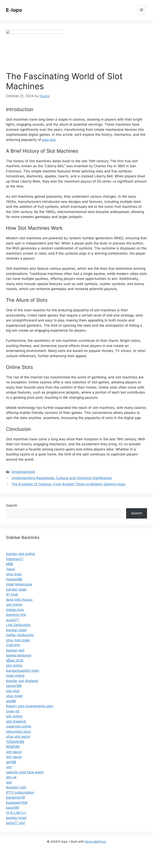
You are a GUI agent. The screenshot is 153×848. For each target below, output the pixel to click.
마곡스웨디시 (16, 813)
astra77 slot (15, 823)
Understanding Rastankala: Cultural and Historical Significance (61, 478)
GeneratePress (95, 841)
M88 (9, 564)
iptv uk (11, 777)
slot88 (11, 701)
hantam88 (14, 579)
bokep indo (15, 610)
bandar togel (16, 589)
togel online (15, 676)
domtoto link (16, 615)
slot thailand (16, 721)
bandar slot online (20, 554)
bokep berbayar (18, 655)
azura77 (12, 620)
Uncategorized (23, 472)
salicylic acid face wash (25, 772)
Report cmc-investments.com (29, 706)
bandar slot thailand (22, 681)
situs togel (14, 696)
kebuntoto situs (18, 732)
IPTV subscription (20, 792)
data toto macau (19, 600)
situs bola (14, 574)
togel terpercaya (19, 584)
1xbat (10, 569)
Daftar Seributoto (20, 635)
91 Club (12, 594)
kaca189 (12, 808)
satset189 (14, 686)
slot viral (12, 691)
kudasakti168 (16, 803)
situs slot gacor (18, 737)
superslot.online (18, 726)
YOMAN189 (15, 742)
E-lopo (14, 10)
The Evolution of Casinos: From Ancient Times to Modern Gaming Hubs (68, 484)
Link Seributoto (18, 625)
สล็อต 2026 (15, 660)
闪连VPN (13, 645)
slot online (14, 605)
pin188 (11, 762)
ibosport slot (16, 787)
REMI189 (13, 747)
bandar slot (15, 650)
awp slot (49, 140)
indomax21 (14, 559)
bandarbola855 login (22, 671)
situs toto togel (18, 640)
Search (11, 505)
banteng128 (15, 797)
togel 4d (12, 711)
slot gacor (14, 752)
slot (9, 767)
